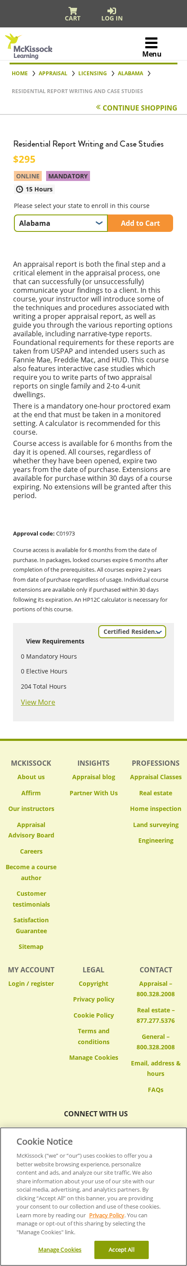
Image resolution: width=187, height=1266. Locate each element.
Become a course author (31, 872)
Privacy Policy (106, 1215)
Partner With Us (94, 793)
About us (31, 777)
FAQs (156, 1089)
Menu (151, 54)
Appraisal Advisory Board (31, 830)
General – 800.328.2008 (156, 1042)
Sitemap (31, 946)
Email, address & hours (156, 1068)
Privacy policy (93, 999)
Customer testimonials (31, 898)
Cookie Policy (93, 1015)
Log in (112, 18)
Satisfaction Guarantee (31, 925)
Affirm (31, 793)
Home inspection (155, 808)
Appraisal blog (93, 777)
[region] (93, 1196)
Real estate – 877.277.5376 (156, 1015)
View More (38, 702)
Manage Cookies (93, 1058)
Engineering (156, 840)
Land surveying (156, 825)
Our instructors (31, 808)
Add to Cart (140, 223)
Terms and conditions (94, 1036)
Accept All (121, 1249)
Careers (31, 851)
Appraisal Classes (156, 777)
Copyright (93, 983)
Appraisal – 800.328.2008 (156, 988)
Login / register (31, 983)
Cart (72, 18)
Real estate (155, 793)
